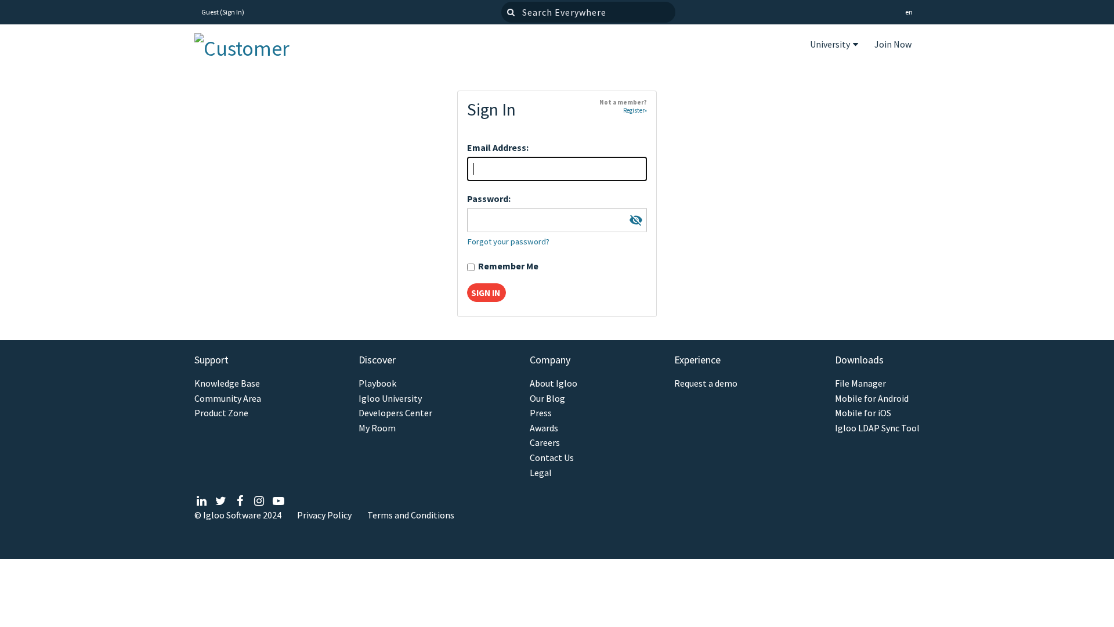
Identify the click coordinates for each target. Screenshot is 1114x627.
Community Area (227, 398)
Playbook (377, 383)
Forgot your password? (508, 241)
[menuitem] (834, 45)
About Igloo (553, 383)
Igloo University (390, 398)
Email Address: (498, 147)
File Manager (860, 383)
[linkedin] (201, 500)
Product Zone (221, 413)
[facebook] (240, 500)
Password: (489, 198)
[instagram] (259, 500)
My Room (377, 428)
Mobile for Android (872, 398)
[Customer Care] (252, 46)
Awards (544, 428)
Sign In (232, 12)
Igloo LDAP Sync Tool (877, 428)
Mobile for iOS (863, 413)
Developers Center (395, 413)
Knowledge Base (227, 383)
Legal (541, 473)
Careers (545, 442)
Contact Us (552, 458)
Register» (635, 110)
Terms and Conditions (410, 515)
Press (541, 413)
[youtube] (278, 500)
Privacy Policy (324, 515)
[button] (909, 12)
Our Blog (547, 398)
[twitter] (221, 500)
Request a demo (705, 383)
